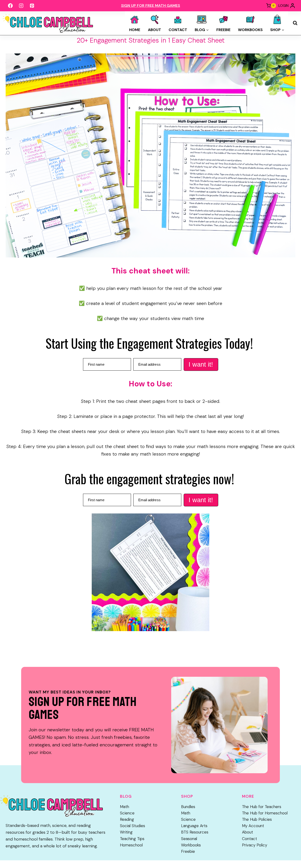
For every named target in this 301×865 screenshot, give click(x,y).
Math (124, 806)
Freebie (223, 29)
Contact (178, 29)
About (154, 29)
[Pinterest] (32, 5)
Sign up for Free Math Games (150, 5)
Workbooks (250, 29)
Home (134, 29)
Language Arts (194, 825)
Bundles (188, 806)
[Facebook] (10, 5)
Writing (126, 832)
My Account (253, 825)
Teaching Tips (132, 838)
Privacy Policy (254, 845)
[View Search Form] (295, 23)
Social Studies (132, 825)
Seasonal (189, 838)
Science (127, 813)
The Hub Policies (257, 819)
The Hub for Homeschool (265, 813)
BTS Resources (194, 832)
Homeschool (131, 845)
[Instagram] (21, 5)
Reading (127, 819)
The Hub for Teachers (261, 806)
